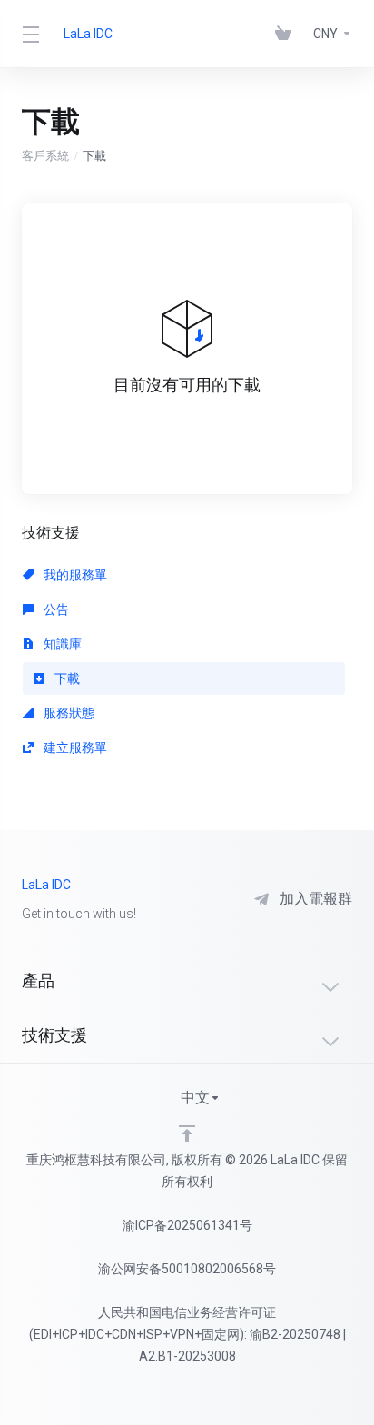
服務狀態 (67, 713)
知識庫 (61, 644)
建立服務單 (74, 747)
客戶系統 (45, 156)
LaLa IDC (88, 33)
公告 (55, 609)
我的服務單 (74, 575)
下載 (66, 678)
